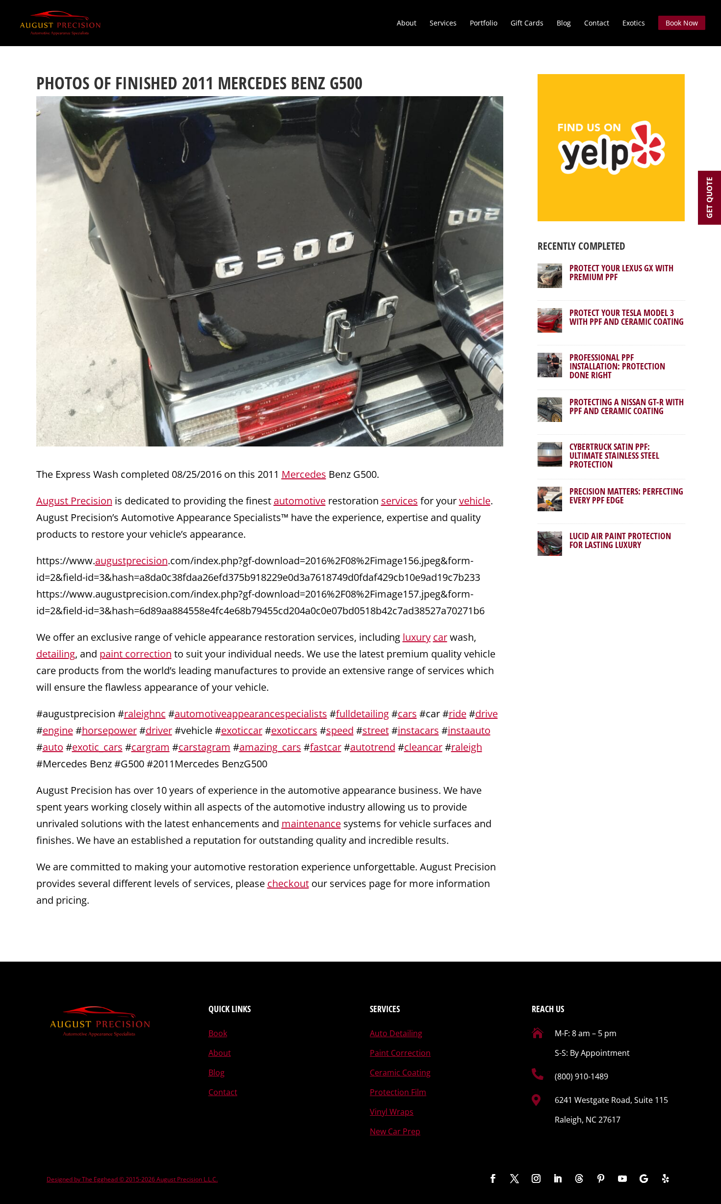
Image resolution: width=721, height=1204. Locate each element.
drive (486, 713)
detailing (55, 653)
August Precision (74, 500)
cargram (150, 747)
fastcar (325, 747)
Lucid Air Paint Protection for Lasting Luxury (620, 540)
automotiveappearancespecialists (251, 713)
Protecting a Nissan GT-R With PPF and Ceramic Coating (626, 406)
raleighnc (145, 713)
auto (53, 747)
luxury (417, 637)
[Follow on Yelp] (665, 1178)
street (375, 730)
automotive (300, 500)
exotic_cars (97, 747)
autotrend (372, 747)
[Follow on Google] (644, 1178)
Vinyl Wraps (391, 1111)
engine (58, 730)
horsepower (109, 730)
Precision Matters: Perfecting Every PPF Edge (626, 495)
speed (340, 730)
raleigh (466, 747)
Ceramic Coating (400, 1072)
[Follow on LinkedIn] (557, 1178)
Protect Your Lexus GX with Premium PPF (621, 272)
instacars (418, 730)
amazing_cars (270, 747)
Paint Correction (400, 1052)
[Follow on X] (514, 1178)
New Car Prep (395, 1131)
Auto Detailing (396, 1033)
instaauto (469, 730)
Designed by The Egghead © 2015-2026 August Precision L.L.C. (132, 1179)
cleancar (423, 747)
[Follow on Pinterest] (601, 1178)
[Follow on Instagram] (536, 1178)
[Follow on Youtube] (622, 1178)
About (406, 23)
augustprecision (131, 560)
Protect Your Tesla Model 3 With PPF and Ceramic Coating (626, 317)
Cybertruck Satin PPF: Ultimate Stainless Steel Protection (614, 455)
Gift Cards (527, 23)
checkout (288, 883)
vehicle (474, 500)
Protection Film (398, 1092)
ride (457, 713)
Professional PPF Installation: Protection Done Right (617, 366)
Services (443, 23)
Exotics (633, 23)
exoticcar (241, 730)
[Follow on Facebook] (493, 1178)
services (399, 500)
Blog (564, 23)
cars (407, 713)
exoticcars (294, 730)
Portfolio (483, 23)
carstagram (205, 747)
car (440, 637)
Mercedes (304, 474)
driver (159, 730)
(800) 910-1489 (581, 1076)
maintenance (311, 823)
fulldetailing (362, 713)
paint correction (136, 653)
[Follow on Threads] (579, 1178)
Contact (596, 23)
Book (217, 1033)
